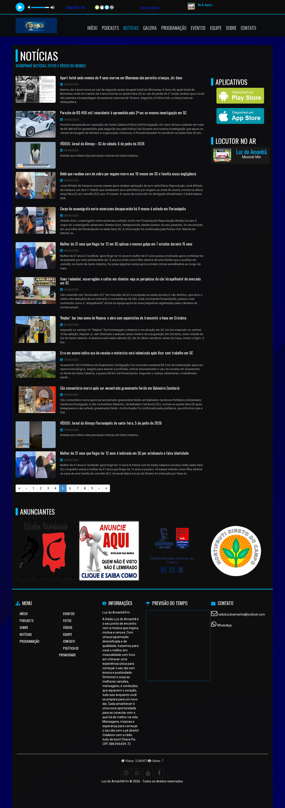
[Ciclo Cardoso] (46, 543)
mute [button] (30, 7)
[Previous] (26, 488)
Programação (173, 28)
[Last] (106, 488)
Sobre (231, 28)
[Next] (99, 488)
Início (92, 28)
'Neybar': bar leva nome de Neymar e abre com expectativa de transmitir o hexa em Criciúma (123, 318)
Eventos (198, 28)
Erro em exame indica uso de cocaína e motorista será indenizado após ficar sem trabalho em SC (126, 353)
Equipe (216, 28)
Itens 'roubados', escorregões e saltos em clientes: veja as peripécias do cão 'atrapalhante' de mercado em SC (130, 281)
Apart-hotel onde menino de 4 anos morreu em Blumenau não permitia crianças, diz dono (121, 78)
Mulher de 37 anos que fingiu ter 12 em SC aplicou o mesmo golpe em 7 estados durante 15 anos (126, 244)
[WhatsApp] (137, 772)
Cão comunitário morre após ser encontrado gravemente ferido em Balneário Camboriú (119, 388)
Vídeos (67, 627)
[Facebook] (159, 772)
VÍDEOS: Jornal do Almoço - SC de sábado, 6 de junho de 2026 (102, 144)
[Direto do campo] (236, 543)
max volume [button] (53, 7)
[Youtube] (148, 772)
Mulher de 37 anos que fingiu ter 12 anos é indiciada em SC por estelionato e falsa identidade (124, 453)
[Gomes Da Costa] (172, 543)
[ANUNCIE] (109, 543)
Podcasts (110, 28)
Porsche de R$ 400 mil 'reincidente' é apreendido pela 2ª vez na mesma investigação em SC (123, 113)
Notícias (131, 28)
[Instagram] (125, 772)
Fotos (67, 620)
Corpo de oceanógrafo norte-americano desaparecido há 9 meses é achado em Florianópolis (123, 209)
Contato (248, 28)
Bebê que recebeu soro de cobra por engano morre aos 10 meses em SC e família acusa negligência (128, 174)
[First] (19, 488)
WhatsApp (224, 625)
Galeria (150, 28)
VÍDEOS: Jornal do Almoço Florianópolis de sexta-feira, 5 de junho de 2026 (111, 423)
